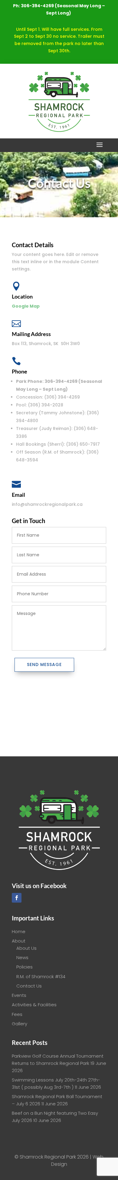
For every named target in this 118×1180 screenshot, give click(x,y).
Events (19, 995)
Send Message (44, 664)
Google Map (26, 306)
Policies (24, 967)
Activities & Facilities (34, 1004)
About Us (26, 948)
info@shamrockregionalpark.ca (47, 504)
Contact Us (29, 986)
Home (18, 931)
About (18, 941)
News (22, 957)
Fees (17, 1014)
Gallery (19, 1023)
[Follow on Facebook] (16, 898)
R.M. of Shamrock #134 (40, 976)
